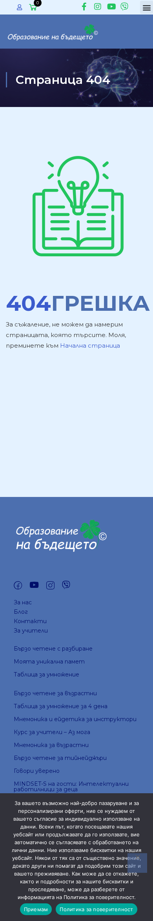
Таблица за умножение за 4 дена (60, 706)
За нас (23, 602)
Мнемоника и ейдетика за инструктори (75, 719)
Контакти (30, 621)
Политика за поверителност (96, 909)
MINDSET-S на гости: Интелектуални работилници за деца (71, 786)
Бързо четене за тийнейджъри (60, 757)
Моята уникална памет (49, 661)
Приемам (36, 909)
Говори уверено (37, 770)
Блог (21, 611)
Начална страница (90, 345)
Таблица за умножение (46, 674)
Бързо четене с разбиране (53, 648)
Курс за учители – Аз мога (52, 732)
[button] (146, 7)
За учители (31, 630)
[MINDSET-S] (54, 30)
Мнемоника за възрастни (51, 745)
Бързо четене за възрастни (55, 693)
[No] (137, 863)
